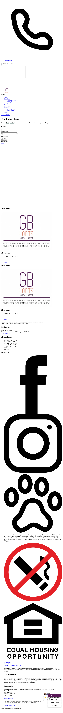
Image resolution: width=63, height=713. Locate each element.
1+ (5, 139)
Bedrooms (3, 135)
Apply (5, 112)
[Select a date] (16, 133)
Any (2, 136)
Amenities (6, 104)
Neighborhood (7, 106)
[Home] (11, 87)
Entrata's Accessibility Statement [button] (12, 665)
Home (5, 97)
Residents (6, 107)
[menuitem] (33, 97)
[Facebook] (33, 413)
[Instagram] (33, 472)
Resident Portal (11, 109)
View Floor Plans (11, 100)
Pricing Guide (10, 102)
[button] (33, 532)
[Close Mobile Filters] (1, 130)
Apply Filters (4, 141)
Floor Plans (7, 99)
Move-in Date (4, 131)
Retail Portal (10, 110)
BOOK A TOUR (5, 115)
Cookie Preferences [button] (9, 664)
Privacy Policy (7, 662)
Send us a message (9, 698)
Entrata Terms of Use (9, 705)
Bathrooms (3, 138)
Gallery (6, 103)
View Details (4, 262)
